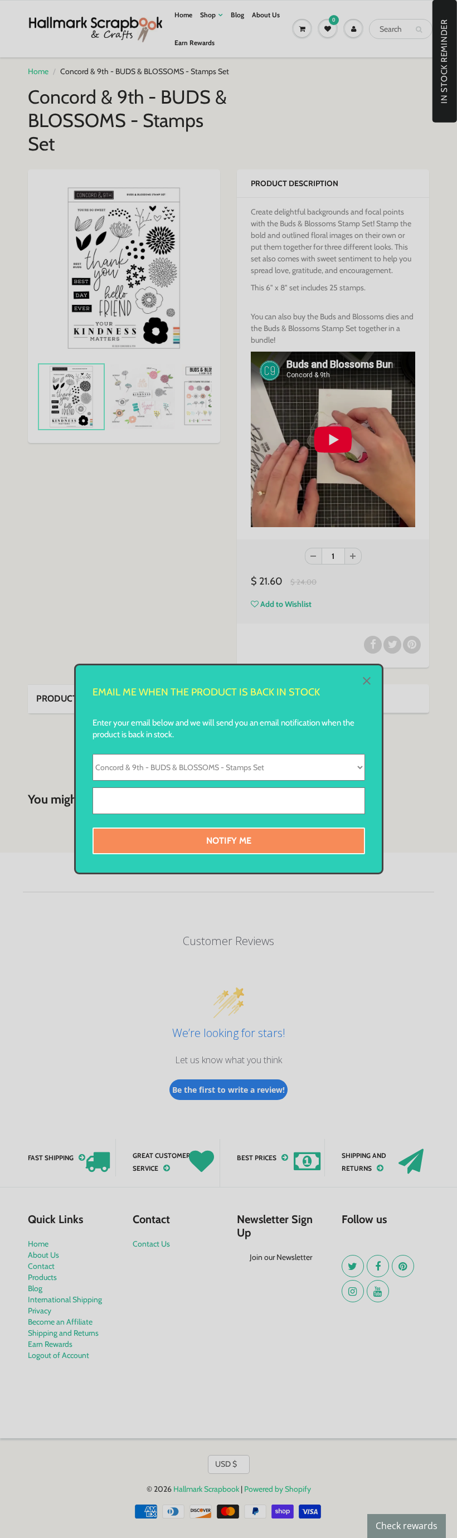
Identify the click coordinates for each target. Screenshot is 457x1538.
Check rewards (406, 1526)
